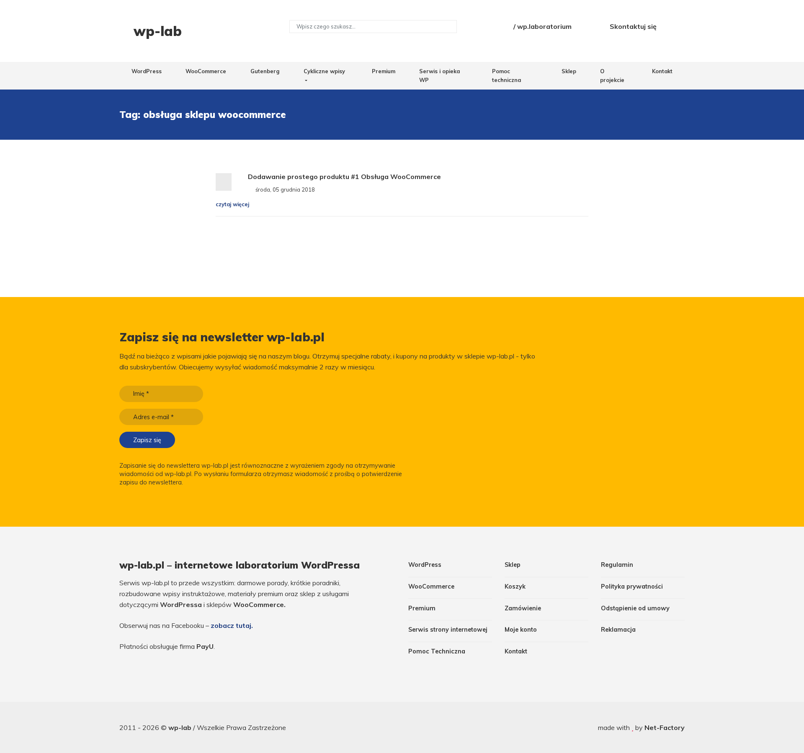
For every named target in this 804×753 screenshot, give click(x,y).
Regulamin (617, 565)
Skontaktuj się (632, 26)
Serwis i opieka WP (439, 75)
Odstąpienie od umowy (635, 608)
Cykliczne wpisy (324, 71)
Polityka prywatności (632, 586)
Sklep (569, 71)
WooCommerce (206, 71)
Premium (383, 71)
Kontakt (662, 71)
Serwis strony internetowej (447, 629)
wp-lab (180, 727)
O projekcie (612, 75)
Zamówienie (523, 608)
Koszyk (515, 586)
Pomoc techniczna (506, 75)
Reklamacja (618, 629)
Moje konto (521, 629)
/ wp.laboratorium (542, 26)
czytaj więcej (233, 204)
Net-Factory (664, 727)
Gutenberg (264, 71)
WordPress (146, 71)
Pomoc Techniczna (436, 651)
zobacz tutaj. (232, 625)
